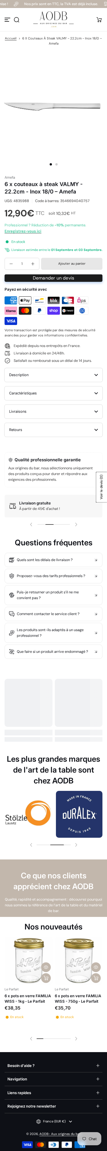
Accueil (11, 38)
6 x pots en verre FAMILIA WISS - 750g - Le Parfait (78, 998)
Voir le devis (101, 487)
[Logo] (53, 19)
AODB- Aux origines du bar (59, 1134)
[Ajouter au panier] (46, 978)
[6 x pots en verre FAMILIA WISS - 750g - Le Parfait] (79, 961)
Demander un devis (53, 278)
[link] (28, 814)
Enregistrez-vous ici (23, 231)
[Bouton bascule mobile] (8, 19)
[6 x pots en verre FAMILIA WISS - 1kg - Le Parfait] (29, 961)
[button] (17, 20)
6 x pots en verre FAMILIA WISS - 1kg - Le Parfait (28, 998)
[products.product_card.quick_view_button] (46, 967)
